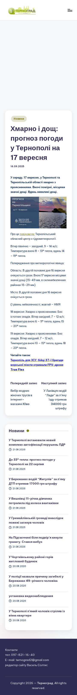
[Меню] (70, 10)
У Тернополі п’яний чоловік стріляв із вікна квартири (37, 613)
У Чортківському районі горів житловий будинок (31, 559)
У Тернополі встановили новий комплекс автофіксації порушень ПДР (37, 442)
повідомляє (27, 234)
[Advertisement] (38, 61)
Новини (19, 118)
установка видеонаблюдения (31, 596)
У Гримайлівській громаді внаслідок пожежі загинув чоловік (36, 520)
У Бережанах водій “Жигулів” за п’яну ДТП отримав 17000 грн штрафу (37, 481)
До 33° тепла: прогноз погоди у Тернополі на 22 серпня (32, 462)
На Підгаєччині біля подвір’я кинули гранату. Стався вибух (36, 540)
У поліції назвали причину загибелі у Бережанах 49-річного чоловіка (36, 578)
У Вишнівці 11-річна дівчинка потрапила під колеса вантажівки (34, 501)
